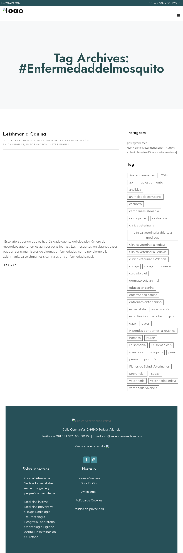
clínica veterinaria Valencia (148, 259)
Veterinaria (60, 144)
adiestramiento (152, 182)
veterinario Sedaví (163, 381)
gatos (146, 323)
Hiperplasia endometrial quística (152, 330)
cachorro (135, 204)
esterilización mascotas (145, 316)
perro (172, 352)
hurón (150, 338)
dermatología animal (144, 280)
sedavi (155, 373)
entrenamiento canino (145, 302)
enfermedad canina (143, 295)
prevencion (137, 373)
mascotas (136, 352)
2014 (164, 175)
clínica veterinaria (141, 225)
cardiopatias (138, 218)
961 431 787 (156, 3)
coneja (134, 266)
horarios (135, 338)
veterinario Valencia (143, 388)
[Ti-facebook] (86, 460)
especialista (137, 309)
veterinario (137, 381)
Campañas (16, 144)
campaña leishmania (144, 211)
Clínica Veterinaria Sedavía (148, 252)
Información (37, 144)
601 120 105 (174, 3)
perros (133, 359)
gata (171, 316)
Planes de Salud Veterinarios (149, 366)
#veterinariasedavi (142, 175)
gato (132, 323)
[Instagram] (94, 460)
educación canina (141, 287)
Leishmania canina (24, 134)
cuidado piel (138, 273)
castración (159, 218)
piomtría (150, 359)
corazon (165, 266)
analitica (135, 189)
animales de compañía (145, 197)
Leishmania (137, 345)
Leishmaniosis (161, 345)
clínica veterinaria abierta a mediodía (153, 235)
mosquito (156, 352)
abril (132, 182)
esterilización (161, 309)
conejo (149, 266)
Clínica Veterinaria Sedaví (147, 245)
